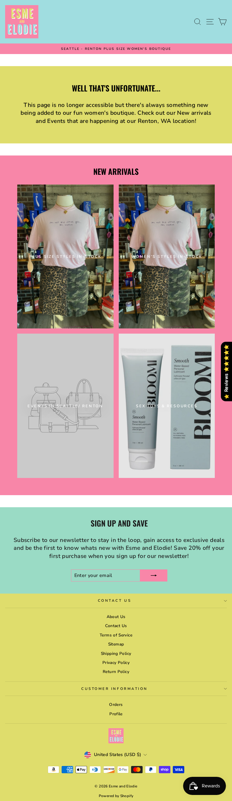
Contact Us (114, 600)
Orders (116, 704)
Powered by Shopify (116, 795)
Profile (116, 714)
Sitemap (116, 644)
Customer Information (114, 688)
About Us (116, 617)
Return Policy (116, 671)
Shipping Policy (116, 653)
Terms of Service (116, 635)
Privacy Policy (116, 662)
